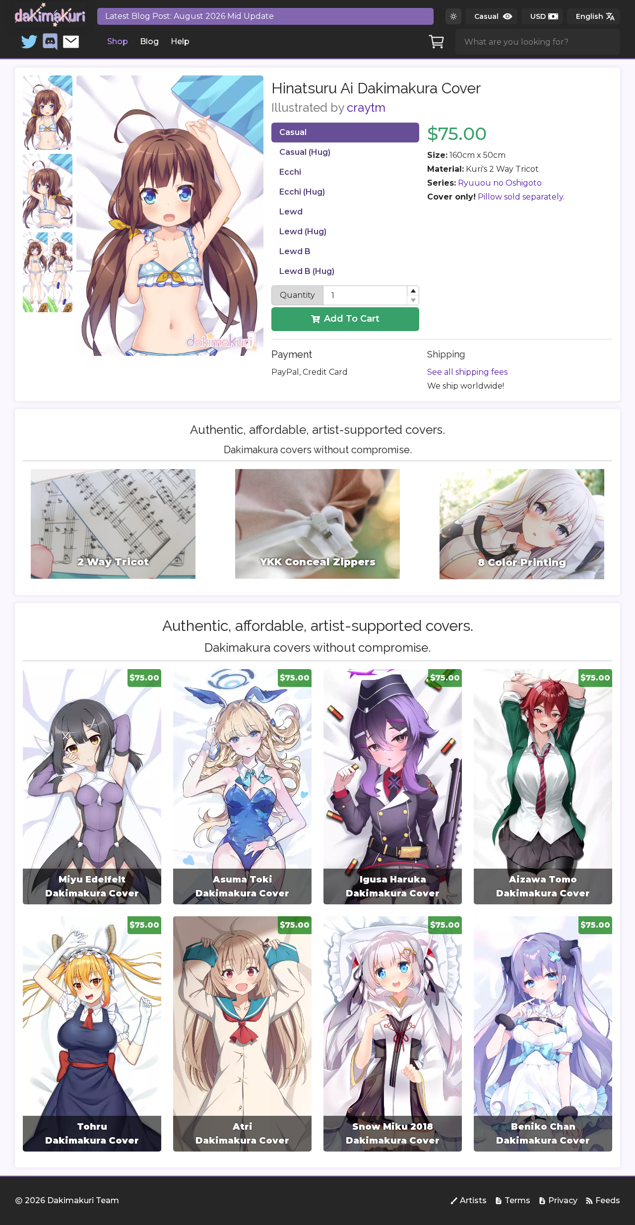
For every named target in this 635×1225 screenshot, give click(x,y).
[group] (92, 786)
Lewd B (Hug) (306, 271)
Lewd (291, 211)
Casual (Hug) (304, 152)
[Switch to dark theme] (453, 16)
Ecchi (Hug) (302, 192)
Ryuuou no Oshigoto (500, 183)
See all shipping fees (467, 372)
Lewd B (295, 251)
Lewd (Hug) (302, 231)
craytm (366, 107)
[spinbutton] (371, 295)
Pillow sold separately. (521, 197)
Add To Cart (352, 318)
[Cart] (436, 42)
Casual (293, 132)
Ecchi (290, 172)
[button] (413, 290)
